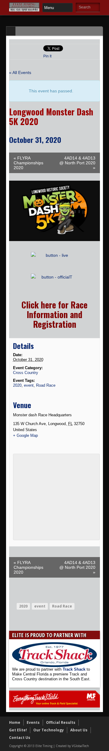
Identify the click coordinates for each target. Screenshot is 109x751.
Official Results (60, 722)
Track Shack (75, 669)
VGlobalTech (80, 746)
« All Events (20, 72)
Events (33, 722)
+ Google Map (25, 435)
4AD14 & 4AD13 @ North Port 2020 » (77, 163)
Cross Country (25, 372)
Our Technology (48, 730)
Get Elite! (18, 730)
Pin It (47, 56)
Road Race (45, 385)
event (29, 385)
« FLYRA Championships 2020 (28, 163)
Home (14, 722)
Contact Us (19, 737)
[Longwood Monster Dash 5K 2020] (54, 239)
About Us (79, 730)
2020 (17, 385)
